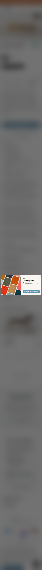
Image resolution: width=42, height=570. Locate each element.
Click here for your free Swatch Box (31, 291)
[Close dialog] (40, 276)
